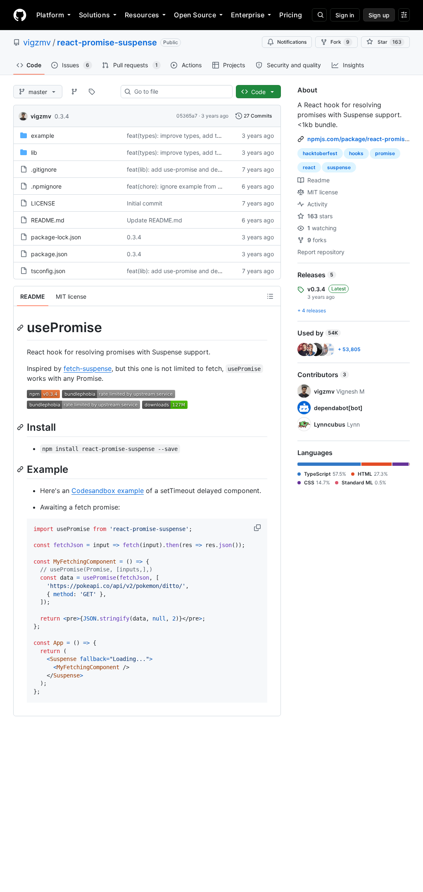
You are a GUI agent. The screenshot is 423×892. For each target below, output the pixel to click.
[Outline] (270, 296)
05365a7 (186, 116)
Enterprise (247, 15)
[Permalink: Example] (21, 469)
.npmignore (46, 186)
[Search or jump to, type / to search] (319, 14)
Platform (50, 15)
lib (34, 152)
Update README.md (154, 220)
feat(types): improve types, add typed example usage (200, 135)
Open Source (195, 15)
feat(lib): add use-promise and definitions (182, 169)
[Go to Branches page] (74, 91)
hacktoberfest (320, 153)
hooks (356, 153)
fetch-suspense (88, 368)
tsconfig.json (48, 270)
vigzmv (37, 42)
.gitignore (44, 169)
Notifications (292, 42)
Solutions (94, 15)
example (42, 135)
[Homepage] (19, 14)
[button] (258, 527)
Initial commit (144, 203)
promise (385, 153)
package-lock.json (56, 237)
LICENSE (43, 203)
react (309, 167)
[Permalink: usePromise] (21, 327)
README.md (47, 220)
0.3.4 (62, 116)
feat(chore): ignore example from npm (178, 186)
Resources (142, 15)
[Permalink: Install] (21, 427)
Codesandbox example (107, 490)
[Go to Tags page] (91, 91)
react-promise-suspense (107, 42)
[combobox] (180, 91)
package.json (49, 253)
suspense (339, 167)
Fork (339, 42)
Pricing (290, 15)
